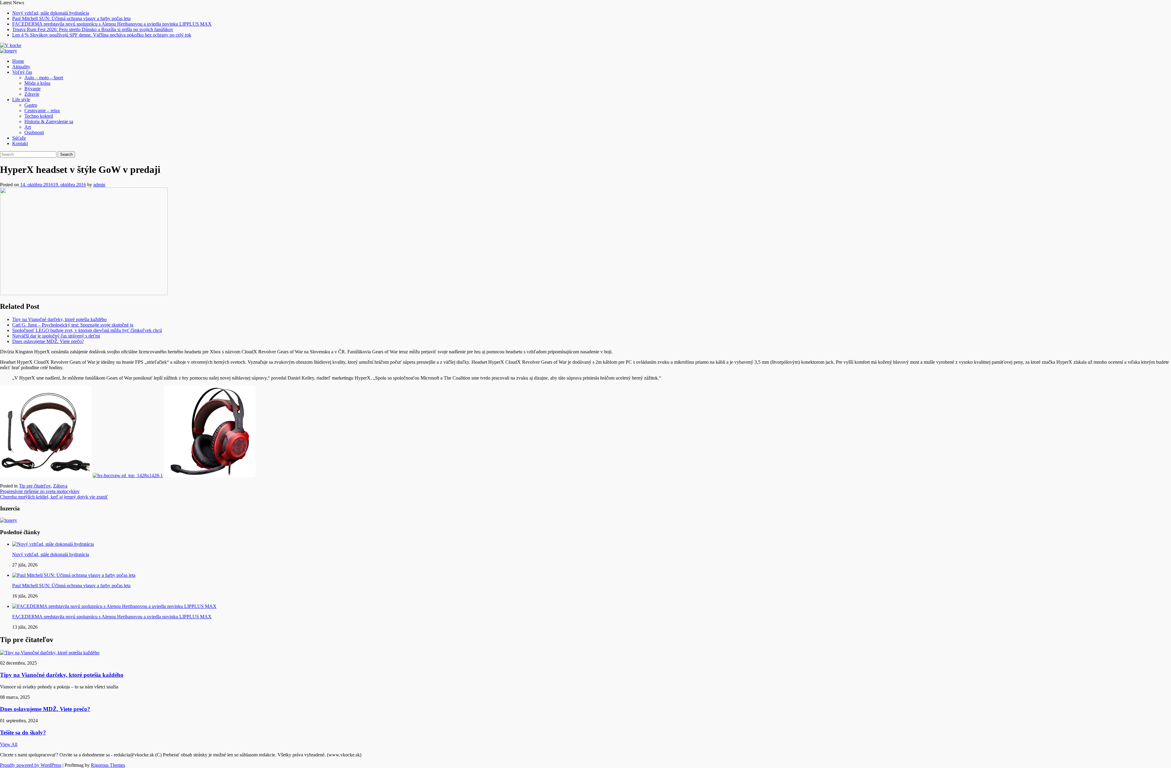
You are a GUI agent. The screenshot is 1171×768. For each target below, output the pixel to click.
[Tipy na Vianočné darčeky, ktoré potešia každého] (49, 652)
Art (27, 127)
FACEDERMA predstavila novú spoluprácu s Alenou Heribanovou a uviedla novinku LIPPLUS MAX (112, 24)
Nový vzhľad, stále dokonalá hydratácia (50, 13)
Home (18, 61)
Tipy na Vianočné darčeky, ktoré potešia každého (59, 319)
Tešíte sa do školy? (23, 732)
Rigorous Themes (108, 765)
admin (99, 184)
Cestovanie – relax (42, 110)
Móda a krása (37, 83)
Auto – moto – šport (43, 77)
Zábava (60, 485)
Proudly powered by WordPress (30, 765)
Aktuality (21, 66)
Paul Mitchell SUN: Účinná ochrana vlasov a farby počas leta (71, 18)
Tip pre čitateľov (35, 485)
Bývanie (32, 88)
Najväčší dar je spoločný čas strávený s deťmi (56, 335)
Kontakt (20, 143)
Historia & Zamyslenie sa (48, 121)
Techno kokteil (38, 116)
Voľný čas (22, 72)
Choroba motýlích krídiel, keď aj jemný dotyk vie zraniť (54, 496)
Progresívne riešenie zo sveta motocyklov (40, 491)
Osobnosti (34, 132)
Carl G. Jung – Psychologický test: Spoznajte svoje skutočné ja (72, 324)
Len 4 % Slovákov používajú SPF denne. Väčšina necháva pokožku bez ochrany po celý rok (101, 35)
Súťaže (19, 138)
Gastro (30, 105)
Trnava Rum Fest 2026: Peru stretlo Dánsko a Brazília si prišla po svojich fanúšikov (92, 29)
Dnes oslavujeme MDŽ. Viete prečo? (48, 341)
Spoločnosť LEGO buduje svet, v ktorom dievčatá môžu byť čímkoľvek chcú (87, 330)
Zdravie (31, 94)
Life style (21, 99)
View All (8, 744)
